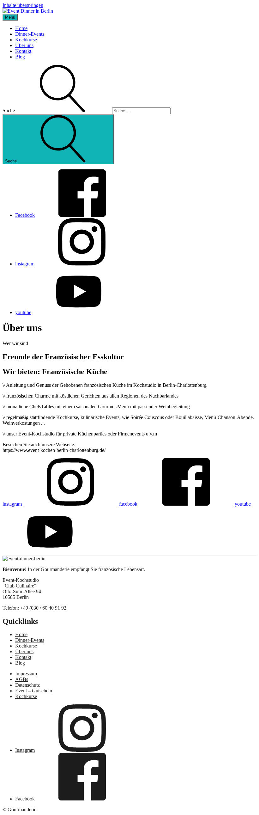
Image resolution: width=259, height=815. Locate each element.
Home (21, 28)
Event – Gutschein (33, 690)
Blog (20, 56)
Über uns (24, 45)
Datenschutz (27, 685)
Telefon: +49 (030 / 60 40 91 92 (34, 608)
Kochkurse (26, 39)
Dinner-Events (29, 34)
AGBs (21, 679)
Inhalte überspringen (23, 5)
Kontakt (23, 51)
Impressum (26, 673)
